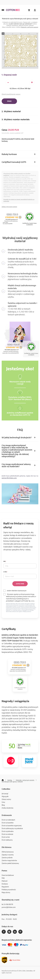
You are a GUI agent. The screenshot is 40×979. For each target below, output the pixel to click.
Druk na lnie (6, 837)
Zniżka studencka (7, 808)
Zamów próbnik (7, 857)
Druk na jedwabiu (8, 831)
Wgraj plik (5, 796)
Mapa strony (6, 892)
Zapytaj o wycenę (7, 855)
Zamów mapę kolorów (9, 860)
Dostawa (5, 884)
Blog (3, 805)
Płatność (4, 881)
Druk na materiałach (8, 820)
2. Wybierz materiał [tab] (11, 111)
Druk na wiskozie (7, 834)
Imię (4, 561)
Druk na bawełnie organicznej (11, 825)
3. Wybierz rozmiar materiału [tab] (16, 119)
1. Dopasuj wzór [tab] (9, 74)
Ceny (3, 802)
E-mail (5, 571)
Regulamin (5, 887)
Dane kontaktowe (8, 875)
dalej (9, 101)
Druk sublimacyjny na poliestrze (12, 828)
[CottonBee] (13, 10)
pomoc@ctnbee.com (9, 478)
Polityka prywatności (9, 889)
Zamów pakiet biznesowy (10, 863)
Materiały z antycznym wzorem (29, 27)
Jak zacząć (5, 793)
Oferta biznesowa (8, 852)
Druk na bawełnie (7, 823)
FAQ (3, 878)
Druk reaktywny (7, 840)
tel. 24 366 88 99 (7, 904)
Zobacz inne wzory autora (9, 206)
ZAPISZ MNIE (20, 584)
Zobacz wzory (6, 799)
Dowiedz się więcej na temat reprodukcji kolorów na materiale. (18, 200)
